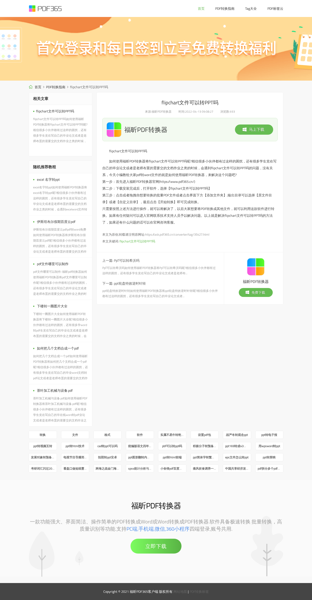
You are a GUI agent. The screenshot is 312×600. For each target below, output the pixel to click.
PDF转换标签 (199, 591)
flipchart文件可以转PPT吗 (137, 241)
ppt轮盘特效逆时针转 (130, 283)
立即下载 (156, 546)
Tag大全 (251, 8)
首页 (201, 8)
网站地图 (180, 591)
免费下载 (258, 292)
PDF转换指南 (225, 8)
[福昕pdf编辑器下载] (156, 49)
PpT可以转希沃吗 (126, 260)
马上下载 (256, 129)
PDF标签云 (275, 8)
